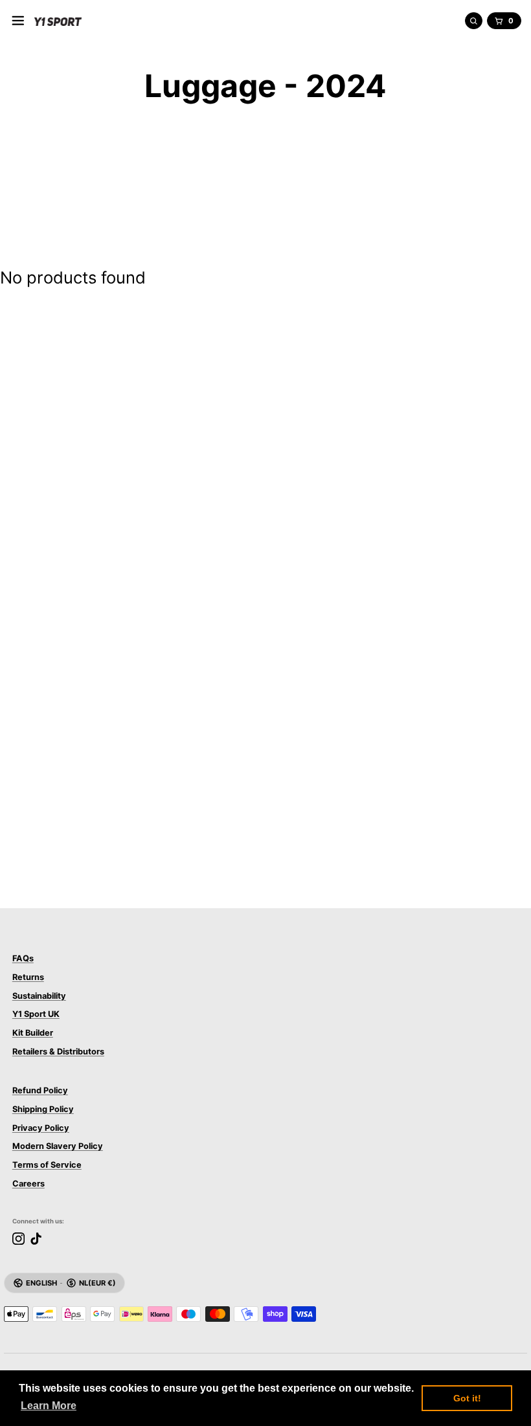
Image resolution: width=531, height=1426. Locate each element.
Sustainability (39, 996)
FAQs (23, 958)
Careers (28, 1183)
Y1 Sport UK (36, 1014)
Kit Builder (32, 1033)
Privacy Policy (40, 1128)
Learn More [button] (48, 1405)
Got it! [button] (467, 1398)
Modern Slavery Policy (57, 1146)
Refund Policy (40, 1090)
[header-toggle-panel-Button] (18, 20)
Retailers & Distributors (58, 1051)
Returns (28, 977)
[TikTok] (36, 1238)
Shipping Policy (43, 1109)
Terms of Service (47, 1165)
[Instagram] (18, 1238)
